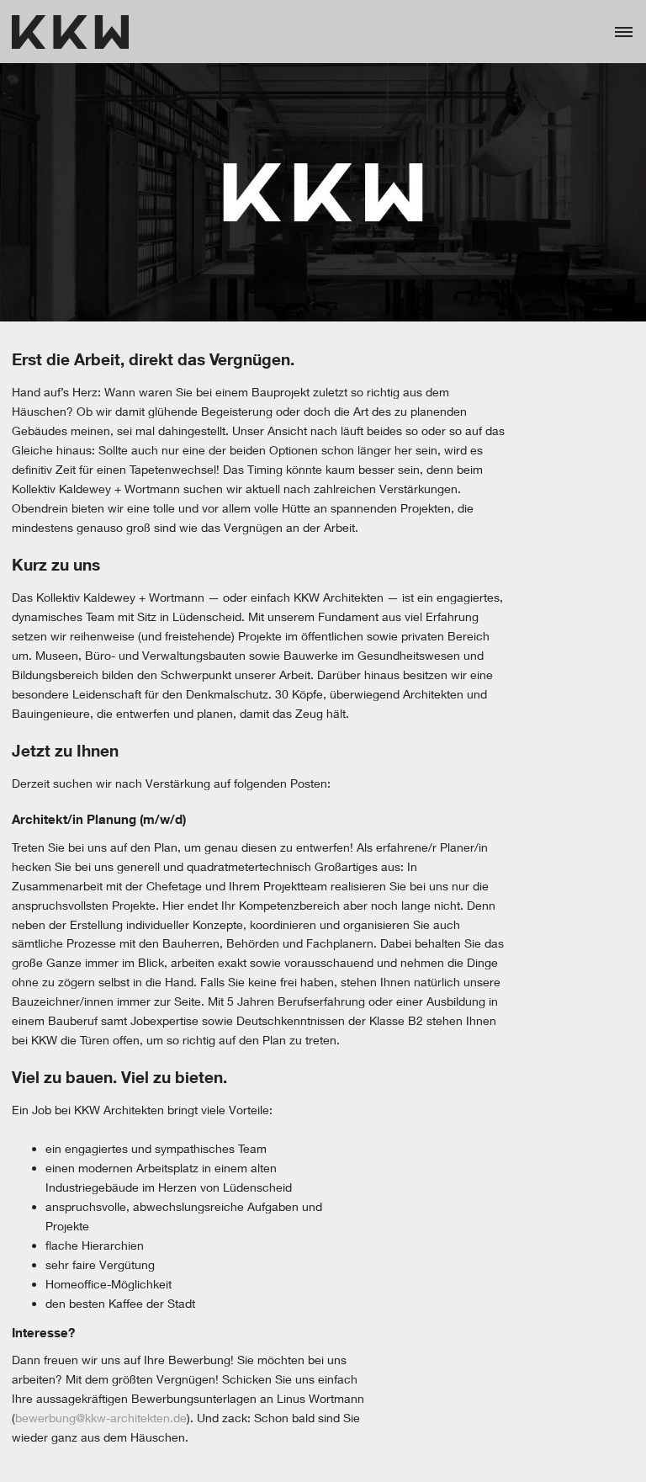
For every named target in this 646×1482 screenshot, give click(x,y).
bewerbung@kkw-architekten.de (101, 1417)
